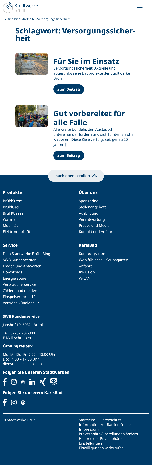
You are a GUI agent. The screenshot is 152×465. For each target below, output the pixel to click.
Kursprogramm (92, 253)
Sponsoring (88, 200)
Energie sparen (16, 278)
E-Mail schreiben (17, 337)
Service (10, 245)
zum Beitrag (68, 89)
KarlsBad (88, 245)
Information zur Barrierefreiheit (106, 424)
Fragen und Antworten (22, 265)
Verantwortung (92, 219)
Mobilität (10, 225)
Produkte (12, 192)
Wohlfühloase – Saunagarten (103, 259)
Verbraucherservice (19, 284)
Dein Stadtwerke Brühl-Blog (26, 253)
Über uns (88, 192)
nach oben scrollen (72, 175)
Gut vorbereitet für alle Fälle (89, 117)
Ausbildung (88, 213)
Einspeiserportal (17, 296)
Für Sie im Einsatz (86, 61)
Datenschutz (110, 419)
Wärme (9, 219)
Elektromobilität (16, 231)
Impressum (89, 429)
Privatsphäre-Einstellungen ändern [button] (108, 433)
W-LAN (84, 278)
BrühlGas (11, 207)
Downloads (12, 272)
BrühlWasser (14, 213)
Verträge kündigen (19, 302)
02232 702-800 (22, 333)
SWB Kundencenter (19, 259)
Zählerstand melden (20, 290)
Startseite (28, 19)
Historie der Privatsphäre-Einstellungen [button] (101, 441)
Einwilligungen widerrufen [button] (101, 447)
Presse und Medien (95, 225)
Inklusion (87, 272)
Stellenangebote (93, 207)
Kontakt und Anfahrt (96, 231)
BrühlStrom (13, 200)
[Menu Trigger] (139, 5)
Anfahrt (85, 265)
